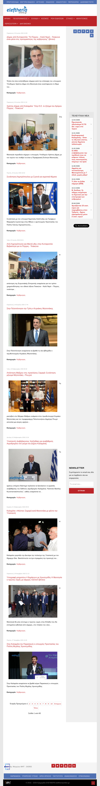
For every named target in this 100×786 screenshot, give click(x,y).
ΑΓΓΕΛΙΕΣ (40, 2)
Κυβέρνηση (21, 93)
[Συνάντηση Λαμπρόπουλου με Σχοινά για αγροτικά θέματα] (33, 198)
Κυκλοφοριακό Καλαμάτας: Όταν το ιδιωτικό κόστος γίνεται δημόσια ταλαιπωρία (79, 139)
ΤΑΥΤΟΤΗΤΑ (58, 776)
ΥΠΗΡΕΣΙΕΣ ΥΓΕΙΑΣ (30, 776)
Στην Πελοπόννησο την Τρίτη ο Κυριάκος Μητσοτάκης (30, 308)
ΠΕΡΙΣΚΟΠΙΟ (73, 2)
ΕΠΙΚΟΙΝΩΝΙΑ (84, 776)
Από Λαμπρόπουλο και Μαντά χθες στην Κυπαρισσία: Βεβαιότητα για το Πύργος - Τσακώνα (30, 245)
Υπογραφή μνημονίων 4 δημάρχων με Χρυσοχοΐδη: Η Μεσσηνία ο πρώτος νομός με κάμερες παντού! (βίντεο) (34, 578)
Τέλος (36, 708)
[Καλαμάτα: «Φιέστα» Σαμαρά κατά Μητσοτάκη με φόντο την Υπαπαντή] (33, 535)
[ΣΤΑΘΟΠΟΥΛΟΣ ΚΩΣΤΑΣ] (8, 782)
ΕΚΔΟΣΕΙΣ (50, 2)
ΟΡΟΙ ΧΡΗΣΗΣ (45, 776)
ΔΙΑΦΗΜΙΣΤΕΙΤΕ (87, 2)
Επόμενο (57, 704)
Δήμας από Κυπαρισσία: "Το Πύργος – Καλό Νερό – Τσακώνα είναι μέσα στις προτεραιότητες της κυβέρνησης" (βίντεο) (33, 38)
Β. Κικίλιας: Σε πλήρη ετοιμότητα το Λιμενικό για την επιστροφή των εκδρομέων (79, 194)
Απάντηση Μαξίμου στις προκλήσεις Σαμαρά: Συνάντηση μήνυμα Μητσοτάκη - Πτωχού (31, 374)
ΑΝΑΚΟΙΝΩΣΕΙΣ (70, 776)
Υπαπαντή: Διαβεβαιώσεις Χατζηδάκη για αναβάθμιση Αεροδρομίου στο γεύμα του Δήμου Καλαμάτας (30, 442)
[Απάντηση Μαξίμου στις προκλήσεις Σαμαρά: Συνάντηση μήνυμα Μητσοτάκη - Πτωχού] (33, 396)
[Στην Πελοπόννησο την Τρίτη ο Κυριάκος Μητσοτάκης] (33, 330)
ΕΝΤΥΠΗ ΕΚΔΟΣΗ (27, 2)
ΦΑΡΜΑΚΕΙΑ (15, 776)
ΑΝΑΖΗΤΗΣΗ (61, 2)
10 (52, 704)
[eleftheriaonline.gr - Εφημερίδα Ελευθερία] (17, 10)
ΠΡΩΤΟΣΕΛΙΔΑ (13, 2)
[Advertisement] (81, 306)
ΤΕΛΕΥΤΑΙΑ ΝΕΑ (80, 115)
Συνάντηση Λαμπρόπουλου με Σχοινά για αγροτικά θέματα (32, 177)
